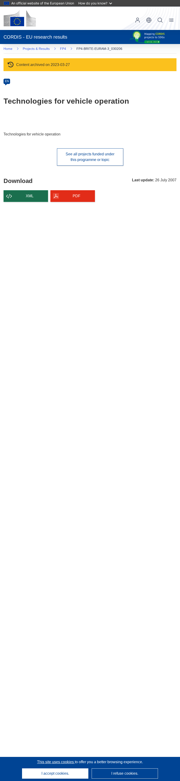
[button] (149, 20)
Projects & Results (36, 49)
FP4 (63, 49)
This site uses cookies (56, 762)
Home (8, 49)
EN (7, 81)
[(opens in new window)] (20, 18)
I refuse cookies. (124, 773)
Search (160, 20)
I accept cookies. (55, 773)
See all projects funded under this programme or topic (90, 157)
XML (30, 196)
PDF (76, 196)
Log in (137, 20)
